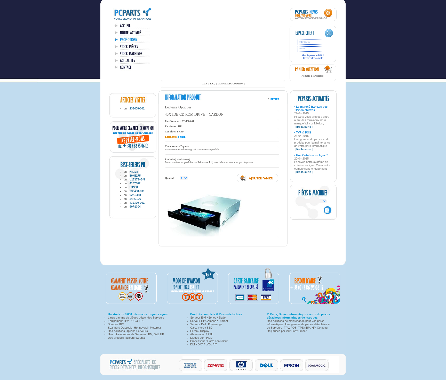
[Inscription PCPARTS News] (313, 20)
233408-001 (137, 108)
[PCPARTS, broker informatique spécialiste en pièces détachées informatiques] (133, 20)
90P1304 (135, 206)
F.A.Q (212, 84)
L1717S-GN (137, 179)
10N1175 (135, 175)
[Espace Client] (308, 36)
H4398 (134, 171)
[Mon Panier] (328, 72)
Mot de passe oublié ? (313, 55)
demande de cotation (230, 84)
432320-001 (137, 202)
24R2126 (135, 198)
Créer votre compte (313, 58)
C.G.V (205, 84)
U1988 (134, 187)
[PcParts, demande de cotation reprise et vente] (133, 151)
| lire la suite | (304, 126)
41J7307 (135, 183)
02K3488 (135, 194)
